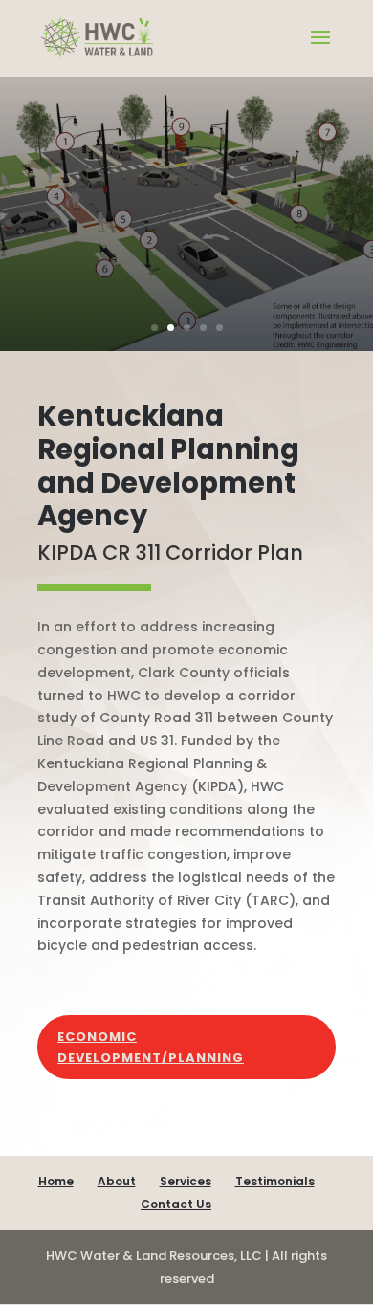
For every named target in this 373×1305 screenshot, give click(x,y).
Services (185, 1181)
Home (56, 1181)
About (117, 1181)
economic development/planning (150, 1047)
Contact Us (176, 1204)
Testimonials (275, 1181)
